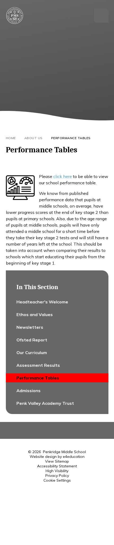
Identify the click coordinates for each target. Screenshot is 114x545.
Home (11, 138)
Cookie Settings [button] (57, 480)
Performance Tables (71, 138)
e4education (74, 456)
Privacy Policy (57, 475)
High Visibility (57, 470)
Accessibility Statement (57, 466)
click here (62, 176)
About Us (33, 138)
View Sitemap (57, 461)
